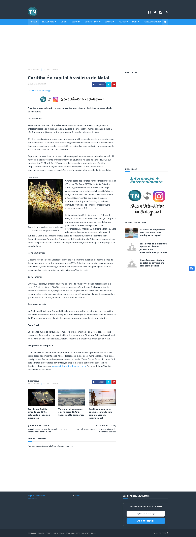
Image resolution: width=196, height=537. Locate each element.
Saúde (134, 22)
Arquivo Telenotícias (36, 495)
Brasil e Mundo (48, 22)
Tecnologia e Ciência (152, 22)
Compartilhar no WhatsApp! (39, 90)
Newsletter (32, 498)
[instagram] (161, 12)
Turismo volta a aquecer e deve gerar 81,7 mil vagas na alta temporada (71, 412)
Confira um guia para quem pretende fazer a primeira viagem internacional (100, 413)
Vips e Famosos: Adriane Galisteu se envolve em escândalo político (152, 262)
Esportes (108, 22)
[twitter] (155, 12)
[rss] (166, 12)
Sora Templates (82, 533)
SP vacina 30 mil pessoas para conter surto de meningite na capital (152, 232)
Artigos (64, 22)
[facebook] (149, 12)
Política (122, 22)
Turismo (55, 69)
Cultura (46, 69)
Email (77, 495)
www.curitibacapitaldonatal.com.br (69, 366)
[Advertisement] (98, 48)
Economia (76, 22)
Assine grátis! (145, 520)
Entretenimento (92, 22)
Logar (93, 533)
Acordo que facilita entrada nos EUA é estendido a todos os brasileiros (39, 413)
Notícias (33, 22)
